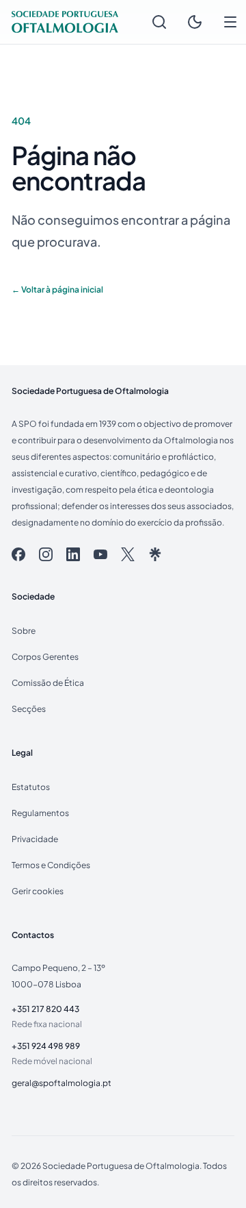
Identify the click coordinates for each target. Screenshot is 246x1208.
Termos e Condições (51, 865)
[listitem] (18, 554)
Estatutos (31, 787)
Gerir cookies (38, 891)
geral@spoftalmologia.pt (61, 1083)
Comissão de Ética (48, 683)
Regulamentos (40, 813)
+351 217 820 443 (45, 1009)
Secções (29, 709)
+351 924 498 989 (46, 1046)
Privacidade (35, 839)
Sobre (24, 631)
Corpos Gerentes (45, 657)
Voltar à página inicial (57, 289)
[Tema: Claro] (195, 22)
